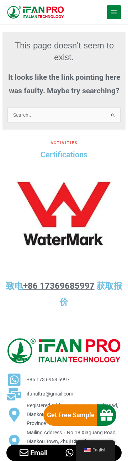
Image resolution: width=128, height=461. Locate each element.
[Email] (24, 452)
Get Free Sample (71, 415)
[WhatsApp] (69, 452)
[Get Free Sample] (106, 415)
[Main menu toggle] (114, 12)
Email (39, 453)
